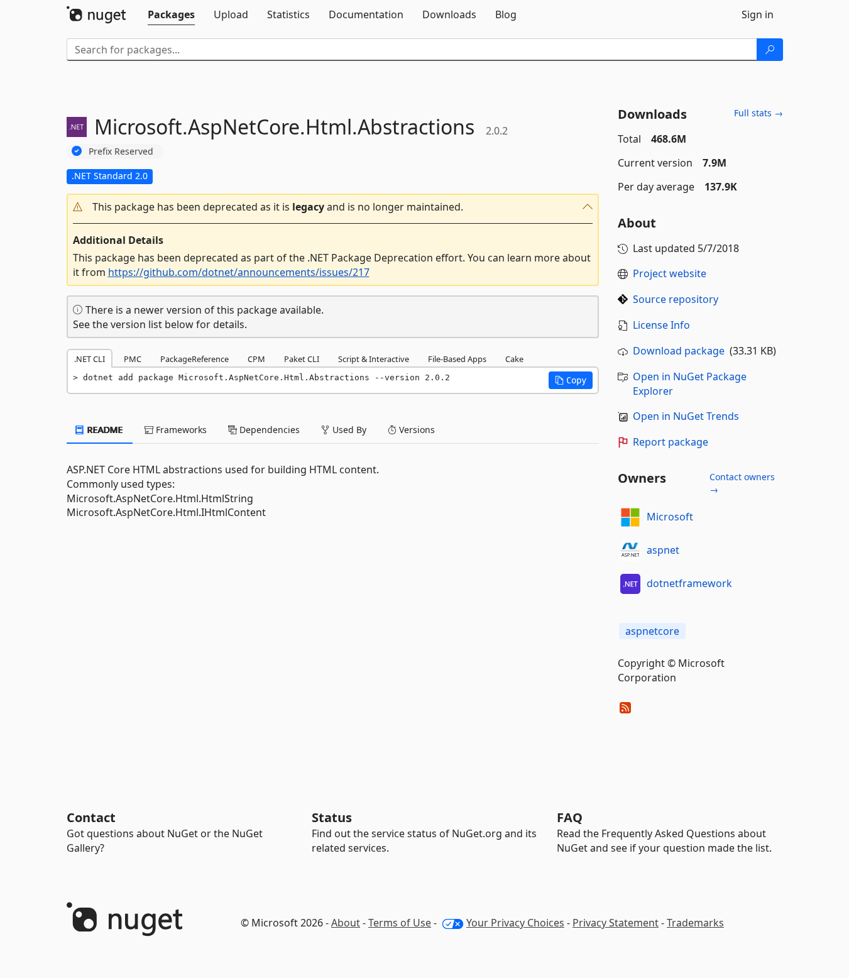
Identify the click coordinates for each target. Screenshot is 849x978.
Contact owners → (742, 483)
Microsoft (670, 517)
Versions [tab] (416, 430)
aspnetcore (652, 631)
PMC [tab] (132, 359)
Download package (679, 351)
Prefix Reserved (121, 151)
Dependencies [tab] (268, 430)
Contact (91, 817)
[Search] (770, 49)
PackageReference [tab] (194, 359)
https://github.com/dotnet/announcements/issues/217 (239, 272)
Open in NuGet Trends (686, 416)
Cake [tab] (514, 359)
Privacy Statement (615, 923)
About (345, 923)
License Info (661, 325)
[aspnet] (630, 550)
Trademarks (695, 923)
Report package (670, 442)
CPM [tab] (256, 359)
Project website (669, 273)
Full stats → (758, 113)
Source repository (675, 299)
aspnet (663, 550)
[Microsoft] (630, 517)
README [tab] (104, 430)
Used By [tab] (348, 430)
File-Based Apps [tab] (457, 359)
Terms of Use (399, 923)
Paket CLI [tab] (301, 359)
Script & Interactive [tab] (373, 359)
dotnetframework (689, 583)
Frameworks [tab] (180, 430)
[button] (333, 207)
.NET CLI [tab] (89, 359)
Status (332, 817)
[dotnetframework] (630, 584)
